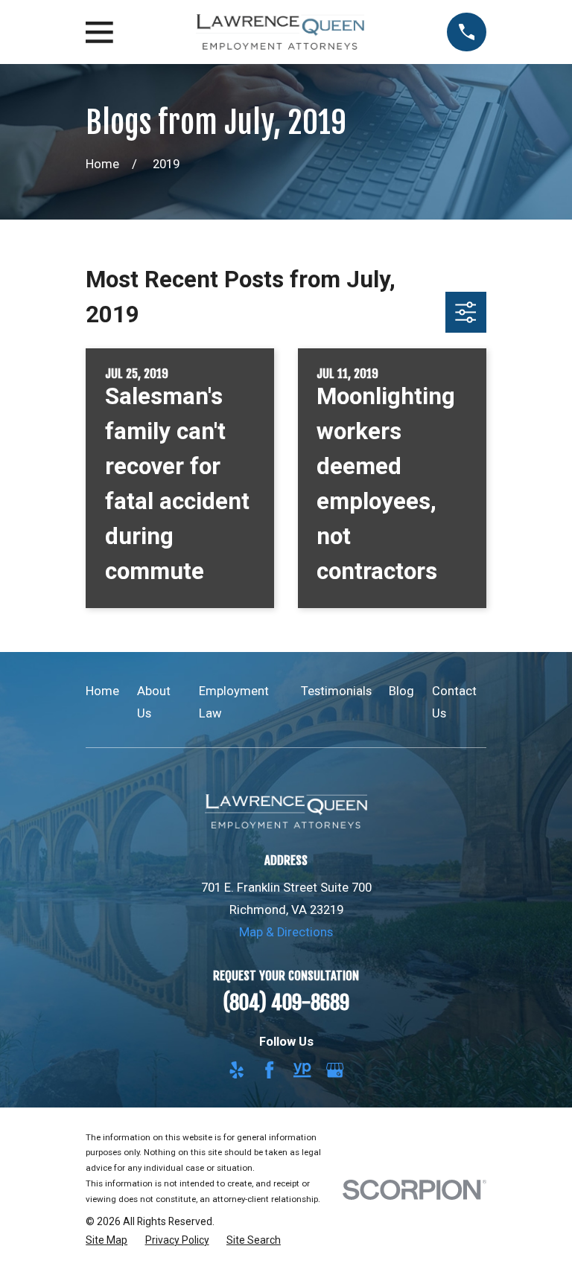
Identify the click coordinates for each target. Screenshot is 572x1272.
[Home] (280, 32)
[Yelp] (236, 1069)
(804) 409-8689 (286, 1002)
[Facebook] (269, 1069)
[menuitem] (106, 1240)
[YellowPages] (302, 1069)
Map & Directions (286, 932)
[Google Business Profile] (334, 1069)
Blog (401, 691)
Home (102, 691)
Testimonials (336, 691)
